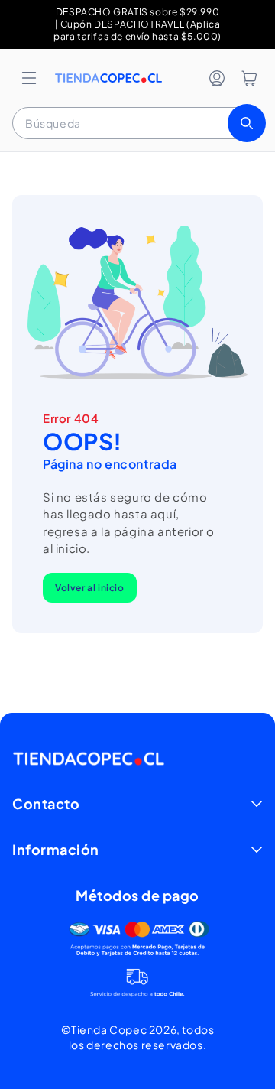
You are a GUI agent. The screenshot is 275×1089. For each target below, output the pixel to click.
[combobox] (137, 123)
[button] (29, 78)
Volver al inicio (90, 587)
